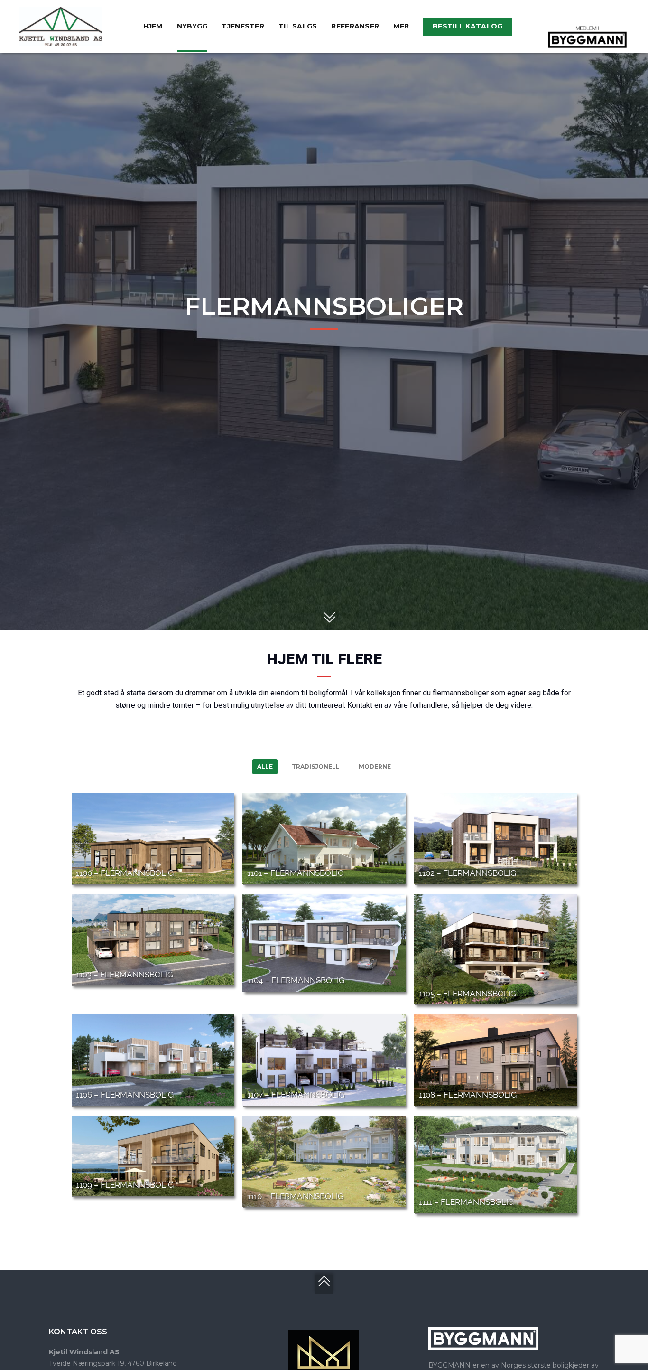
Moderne (375, 766)
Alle (265, 766)
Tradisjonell (316, 766)
